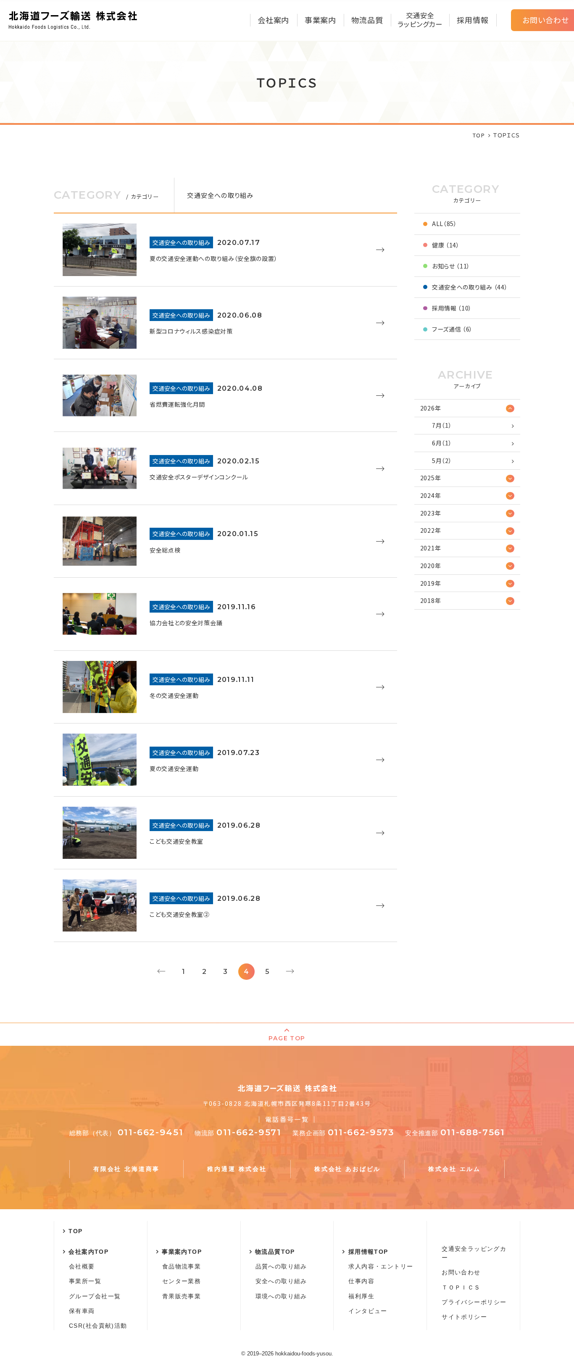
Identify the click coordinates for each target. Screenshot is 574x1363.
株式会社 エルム (454, 1169)
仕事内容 (361, 1281)
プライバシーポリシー (474, 1302)
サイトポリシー (464, 1316)
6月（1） (442, 443)
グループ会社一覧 (95, 1296)
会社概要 (82, 1266)
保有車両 (82, 1311)
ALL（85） (444, 223)
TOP (75, 1231)
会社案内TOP (88, 1251)
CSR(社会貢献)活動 (98, 1325)
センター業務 (181, 1281)
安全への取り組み (281, 1281)
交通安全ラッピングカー (474, 1253)
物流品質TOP (275, 1251)
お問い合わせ (461, 1272)
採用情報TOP (368, 1251)
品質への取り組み (281, 1266)
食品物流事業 (181, 1266)
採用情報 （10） (452, 308)
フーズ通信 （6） (452, 329)
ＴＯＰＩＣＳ (461, 1287)
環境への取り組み (281, 1296)
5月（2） (442, 460)
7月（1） (442, 425)
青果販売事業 (181, 1296)
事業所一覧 (85, 1281)
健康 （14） (446, 245)
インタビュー (367, 1311)
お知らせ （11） (451, 266)
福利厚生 (361, 1296)
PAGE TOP (287, 1038)
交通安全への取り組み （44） (470, 287)
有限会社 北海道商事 (126, 1169)
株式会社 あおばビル (347, 1169)
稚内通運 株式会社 (236, 1169)
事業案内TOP (182, 1251)
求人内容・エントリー (380, 1266)
